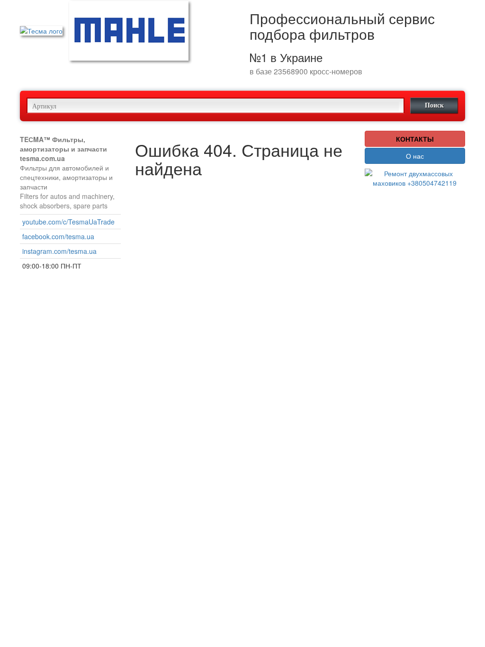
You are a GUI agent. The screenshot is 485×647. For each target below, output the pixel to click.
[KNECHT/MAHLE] (129, 30)
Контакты (415, 139)
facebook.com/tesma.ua (58, 236)
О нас (415, 156)
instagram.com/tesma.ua (59, 251)
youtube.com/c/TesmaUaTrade (68, 221)
